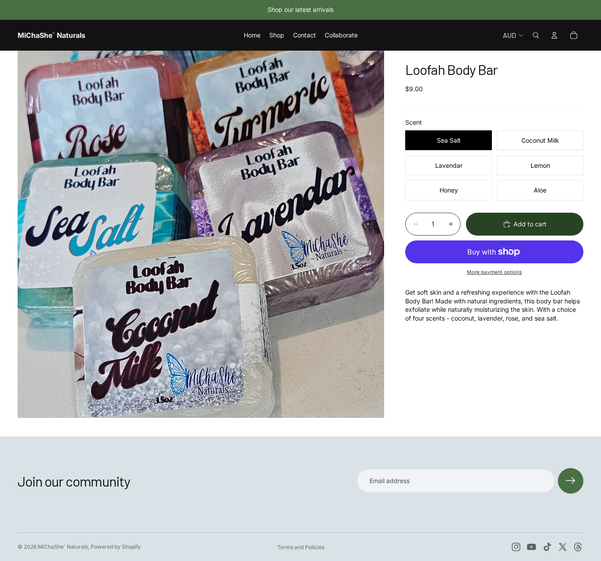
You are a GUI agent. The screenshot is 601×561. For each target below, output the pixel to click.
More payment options (494, 272)
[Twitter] (562, 547)
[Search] (536, 35)
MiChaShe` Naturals (63, 546)
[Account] (554, 35)
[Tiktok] (547, 547)
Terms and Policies (300, 547)
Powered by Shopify (116, 546)
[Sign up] (570, 481)
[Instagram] (516, 547)
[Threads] (578, 547)
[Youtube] (531, 547)
